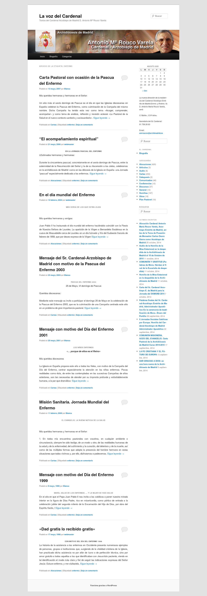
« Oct (144, 90)
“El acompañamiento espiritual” (68, 139)
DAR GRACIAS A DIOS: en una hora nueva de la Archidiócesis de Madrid (152, 364)
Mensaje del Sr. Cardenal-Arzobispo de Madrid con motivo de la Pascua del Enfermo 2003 (75, 263)
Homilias (143, 193)
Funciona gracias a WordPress (103, 585)
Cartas (54, 124)
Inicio (42, 56)
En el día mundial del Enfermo (67, 194)
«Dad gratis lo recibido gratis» (67, 529)
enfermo (71, 124)
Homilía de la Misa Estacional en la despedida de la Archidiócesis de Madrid (153, 277)
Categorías (67, 56)
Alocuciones (56, 180)
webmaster (69, 144)
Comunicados (145, 180)
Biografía (53, 56)
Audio (142, 170)
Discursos (144, 186)
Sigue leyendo (101, 117)
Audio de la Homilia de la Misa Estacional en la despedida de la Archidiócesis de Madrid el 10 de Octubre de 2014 (152, 252)
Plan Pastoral (145, 199)
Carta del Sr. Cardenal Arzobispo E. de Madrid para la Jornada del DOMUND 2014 (152, 290)
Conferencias (145, 183)
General (143, 189)
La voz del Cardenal (60, 16)
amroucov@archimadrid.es (151, 133)
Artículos (143, 167)
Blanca (67, 88)
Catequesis (144, 177)
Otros (141, 196)
